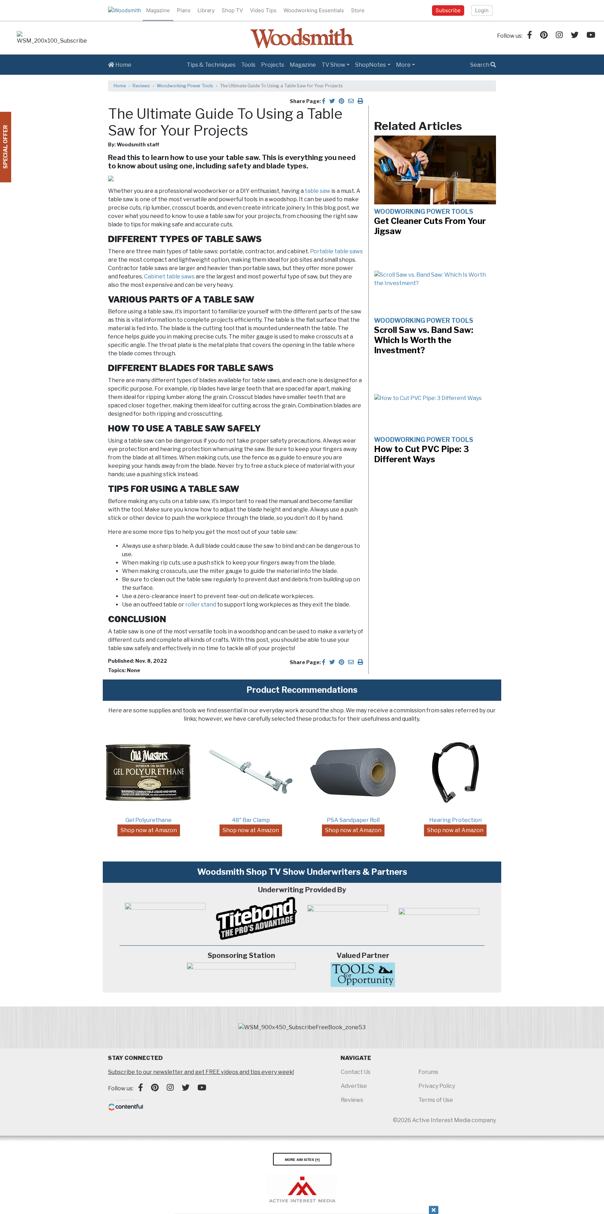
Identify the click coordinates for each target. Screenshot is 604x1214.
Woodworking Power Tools (185, 85)
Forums (428, 1072)
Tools (248, 64)
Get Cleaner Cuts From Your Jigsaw (430, 226)
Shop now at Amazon (149, 830)
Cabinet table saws (169, 276)
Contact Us (356, 1072)
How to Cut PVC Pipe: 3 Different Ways (421, 454)
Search (480, 64)
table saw (317, 191)
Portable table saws (336, 251)
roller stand (200, 604)
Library (206, 10)
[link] (52, 38)
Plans (183, 10)
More (403, 64)
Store (358, 10)
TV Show (333, 64)
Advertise (354, 1086)
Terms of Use (435, 1100)
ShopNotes (370, 64)
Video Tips (263, 10)
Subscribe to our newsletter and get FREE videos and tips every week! (201, 1072)
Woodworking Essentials (313, 10)
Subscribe (448, 10)
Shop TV (232, 10)
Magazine (158, 10)
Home (122, 64)
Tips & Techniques (211, 64)
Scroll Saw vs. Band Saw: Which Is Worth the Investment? (423, 340)
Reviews (141, 85)
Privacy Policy (436, 1086)
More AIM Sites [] (302, 1159)
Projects (272, 64)
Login (482, 10)
